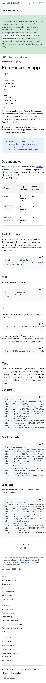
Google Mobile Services (10, 653)
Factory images (7, 595)
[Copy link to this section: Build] (10, 277)
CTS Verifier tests (9, 377)
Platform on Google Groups (12, 624)
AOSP (4, 57)
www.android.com (9, 649)
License (36, 669)
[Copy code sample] (42, 257)
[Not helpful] (20, 62)
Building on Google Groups (12, 628)
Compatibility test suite (27, 374)
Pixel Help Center (8, 645)
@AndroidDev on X (9, 613)
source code (36, 116)
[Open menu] (3, 3)
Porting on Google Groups (11, 632)
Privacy (6, 673)
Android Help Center (9, 642)
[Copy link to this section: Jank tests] (15, 485)
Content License (25, 560)
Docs (10, 57)
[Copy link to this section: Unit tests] (14, 390)
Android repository (9, 580)
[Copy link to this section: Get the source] (24, 234)
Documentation (10, 10)
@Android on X (7, 609)
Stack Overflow (7, 657)
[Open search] (29, 2)
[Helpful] (17, 62)
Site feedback (16, 673)
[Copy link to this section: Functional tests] (21, 437)
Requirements (7, 584)
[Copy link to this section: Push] (10, 309)
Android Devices (21, 57)
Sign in (40, 3)
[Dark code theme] (39, 257)
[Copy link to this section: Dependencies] (23, 161)
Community (20, 669)
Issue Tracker (6, 661)
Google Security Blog (10, 620)
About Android (7, 669)
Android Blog (7, 617)
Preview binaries (8, 592)
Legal (29, 669)
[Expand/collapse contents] (15, 80)
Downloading (7, 588)
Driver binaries (7, 599)
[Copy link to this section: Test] (10, 363)
